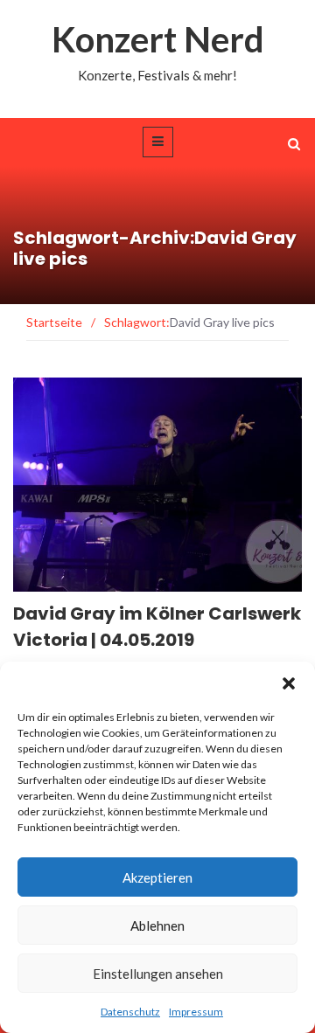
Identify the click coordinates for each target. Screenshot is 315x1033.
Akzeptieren (157, 877)
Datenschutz (130, 1011)
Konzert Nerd (158, 39)
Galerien (63, 581)
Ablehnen (157, 925)
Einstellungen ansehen (158, 973)
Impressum (196, 1011)
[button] (289, 683)
